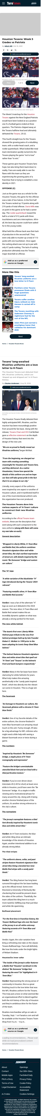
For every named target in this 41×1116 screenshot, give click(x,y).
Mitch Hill (8, 46)
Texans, (17, 134)
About (4, 1067)
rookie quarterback (18, 213)
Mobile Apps (7, 1075)
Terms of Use (7, 1083)
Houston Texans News (16, 343)
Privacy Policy (26, 1079)
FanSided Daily (26, 1075)
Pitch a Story (7, 1079)
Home (4, 343)
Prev (9, 83)
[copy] (15, 50)
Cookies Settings (27, 1094)
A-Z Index (6, 1094)
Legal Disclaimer (9, 1087)
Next (32, 83)
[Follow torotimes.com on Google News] (35, 262)
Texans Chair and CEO (19, 432)
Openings (24, 1067)
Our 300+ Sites (26, 1071)
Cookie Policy (25, 1083)
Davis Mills (30, 206)
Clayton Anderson (12, 383)
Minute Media (13, 1099)
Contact (5, 1071)
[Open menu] (3, 3)
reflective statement (17, 435)
